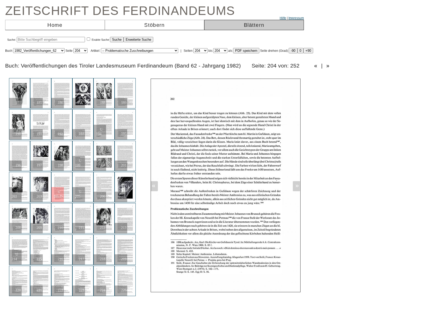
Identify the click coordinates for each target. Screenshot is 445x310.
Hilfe (283, 18)
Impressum (296, 18)
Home (54, 25)
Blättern (254, 25)
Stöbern (154, 25)
